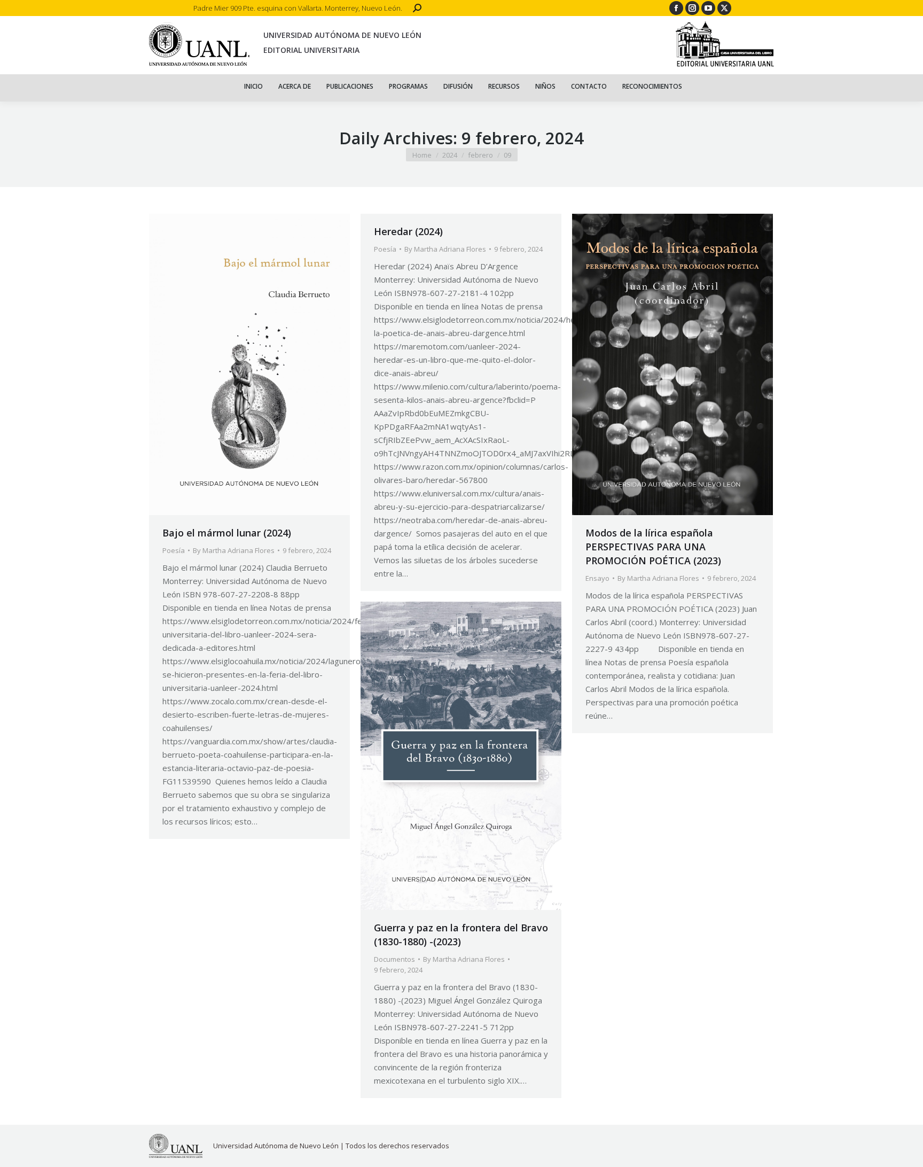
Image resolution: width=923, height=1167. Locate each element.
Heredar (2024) (408, 231)
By (234, 550)
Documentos (394, 959)
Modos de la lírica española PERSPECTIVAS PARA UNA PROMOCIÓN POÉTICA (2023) (653, 546)
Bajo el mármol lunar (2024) (226, 532)
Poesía (173, 550)
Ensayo (597, 578)
